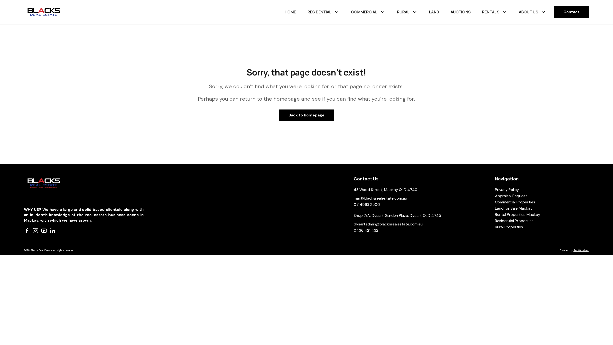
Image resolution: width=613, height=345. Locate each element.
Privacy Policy (507, 189)
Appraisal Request (511, 195)
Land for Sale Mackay (514, 208)
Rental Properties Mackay (517, 214)
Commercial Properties (515, 202)
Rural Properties (509, 227)
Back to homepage (307, 115)
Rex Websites (581, 250)
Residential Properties (514, 220)
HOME (290, 12)
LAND (434, 12)
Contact (571, 11)
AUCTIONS (461, 12)
